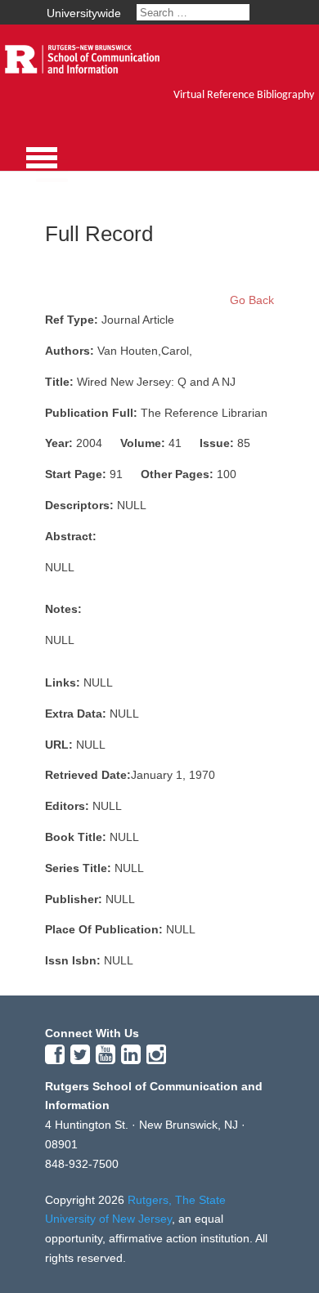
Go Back (252, 299)
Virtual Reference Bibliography (243, 95)
